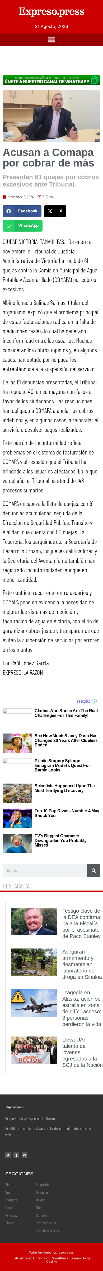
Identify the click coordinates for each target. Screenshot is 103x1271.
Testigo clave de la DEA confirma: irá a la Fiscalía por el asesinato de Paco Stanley (82, 923)
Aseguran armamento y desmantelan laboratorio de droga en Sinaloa (82, 964)
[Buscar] (93, 870)
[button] (52, 40)
